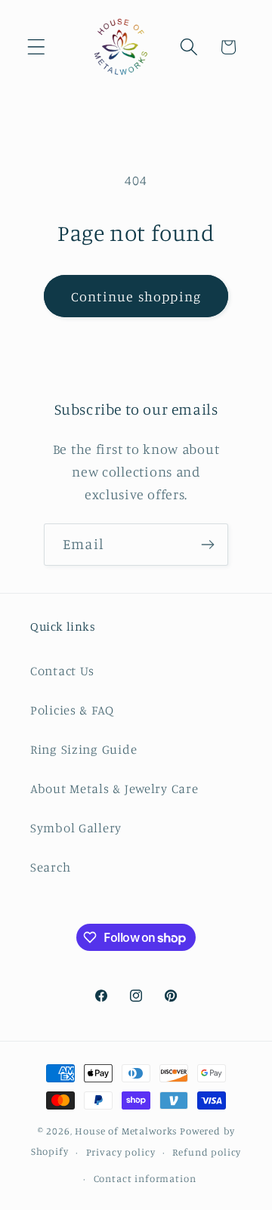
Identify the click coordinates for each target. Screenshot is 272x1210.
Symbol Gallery (76, 827)
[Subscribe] (207, 544)
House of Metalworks (126, 1131)
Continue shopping (136, 296)
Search (50, 867)
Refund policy (206, 1152)
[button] (37, 47)
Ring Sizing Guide (83, 749)
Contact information (145, 1178)
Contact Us (62, 670)
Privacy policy (121, 1152)
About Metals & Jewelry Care (114, 788)
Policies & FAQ (72, 710)
